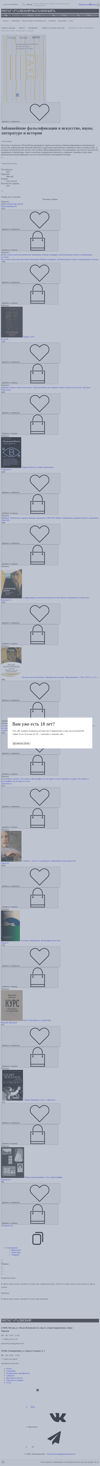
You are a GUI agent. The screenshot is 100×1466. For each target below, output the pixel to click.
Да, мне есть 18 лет (21, 743)
